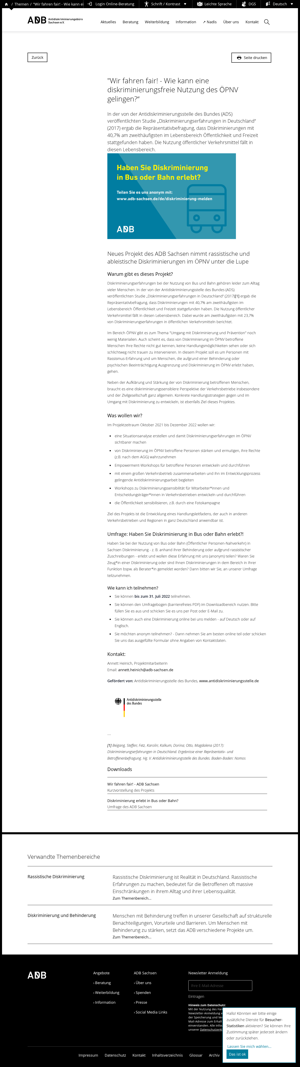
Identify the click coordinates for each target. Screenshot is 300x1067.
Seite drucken (255, 57)
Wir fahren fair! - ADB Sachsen (133, 784)
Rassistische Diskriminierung (56, 876)
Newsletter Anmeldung (208, 972)
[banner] (55, 20)
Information (186, 21)
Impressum (88, 1055)
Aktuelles (108, 21)
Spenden (143, 992)
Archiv (214, 1055)
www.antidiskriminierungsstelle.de (229, 680)
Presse (141, 1002)
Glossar (195, 1055)
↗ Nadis (210, 21)
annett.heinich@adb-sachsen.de (145, 669)
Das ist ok (237, 1054)
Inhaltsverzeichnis (167, 1055)
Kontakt (252, 21)
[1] (237, 296)
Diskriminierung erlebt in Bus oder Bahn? (142, 800)
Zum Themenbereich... (132, 898)
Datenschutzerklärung (215, 1029)
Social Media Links (151, 1012)
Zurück (37, 57)
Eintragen (196, 996)
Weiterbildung (157, 21)
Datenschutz (115, 1055)
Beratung (130, 21)
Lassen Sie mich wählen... (249, 1046)
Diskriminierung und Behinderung (62, 915)
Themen (21, 4)
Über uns (231, 21)
